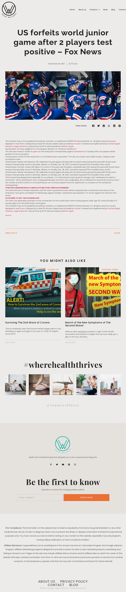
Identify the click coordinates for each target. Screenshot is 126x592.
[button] (93, 126)
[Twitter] (57, 465)
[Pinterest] (69, 465)
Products (93, 9)
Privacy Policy (74, 581)
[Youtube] (63, 465)
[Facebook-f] (51, 465)
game (35, 151)
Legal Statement (21, 146)
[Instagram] (75, 465)
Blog (113, 9)
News (105, 9)
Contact (122, 9)
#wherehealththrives (63, 364)
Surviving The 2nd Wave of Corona (27, 322)
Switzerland (79, 151)
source (8, 215)
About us (82, 9)
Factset (77, 144)
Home (72, 9)
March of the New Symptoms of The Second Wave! (88, 324)
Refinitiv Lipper (68, 146)
